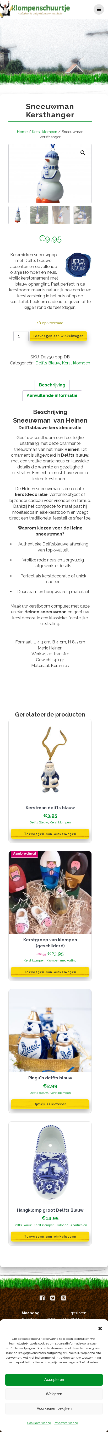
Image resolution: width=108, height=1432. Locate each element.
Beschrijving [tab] (52, 384)
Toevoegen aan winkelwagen (58, 336)
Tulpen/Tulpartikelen (71, 1225)
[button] (100, 1328)
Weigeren (54, 1394)
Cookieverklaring (39, 1423)
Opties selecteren (50, 1104)
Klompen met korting (61, 960)
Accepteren (54, 1379)
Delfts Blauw (47, 362)
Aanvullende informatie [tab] (52, 395)
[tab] (50, 654)
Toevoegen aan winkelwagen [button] (50, 834)
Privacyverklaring (66, 1423)
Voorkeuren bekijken (54, 1408)
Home (22, 131)
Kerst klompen (44, 131)
